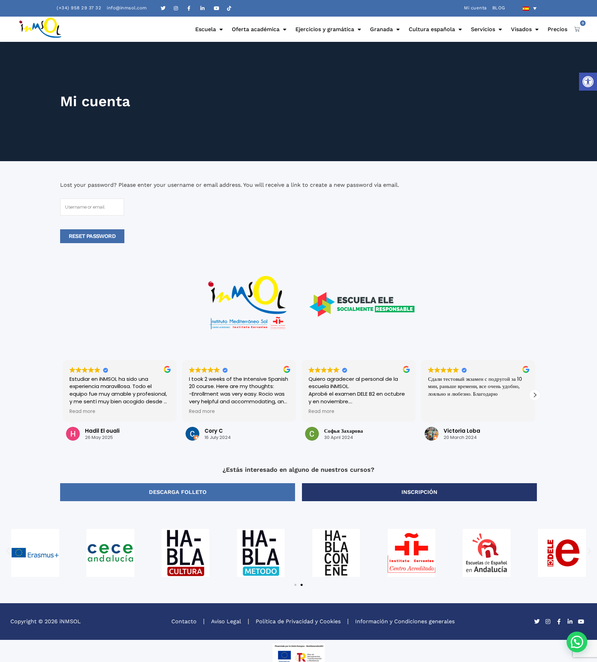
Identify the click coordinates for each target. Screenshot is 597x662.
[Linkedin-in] (570, 621)
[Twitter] (536, 621)
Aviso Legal (226, 621)
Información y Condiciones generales (405, 621)
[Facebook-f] (559, 621)
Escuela (205, 29)
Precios (557, 29)
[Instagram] (547, 621)
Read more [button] (82, 411)
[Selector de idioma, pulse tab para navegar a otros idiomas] (529, 8)
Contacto (184, 621)
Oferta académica (255, 29)
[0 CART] (577, 29)
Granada (381, 29)
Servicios (483, 29)
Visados (521, 29)
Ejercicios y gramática (324, 29)
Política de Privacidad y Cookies (298, 621)
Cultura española (432, 29)
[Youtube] (581, 621)
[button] (588, 82)
